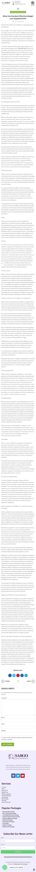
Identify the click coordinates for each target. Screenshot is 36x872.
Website (3, 730)
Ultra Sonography (6, 794)
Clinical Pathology (6, 795)
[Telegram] (26, 675)
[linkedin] (22, 675)
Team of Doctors (6, 802)
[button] (18, 8)
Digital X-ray (5, 792)
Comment (4, 698)
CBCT (3, 789)
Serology (4, 800)
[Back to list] (18, 681)
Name (3, 717)
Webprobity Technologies (21, 864)
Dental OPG (5, 790)
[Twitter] (14, 675)
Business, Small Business (18, 12)
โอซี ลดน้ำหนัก (22, 48)
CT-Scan (4, 787)
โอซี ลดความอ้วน (17, 670)
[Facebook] (10, 675)
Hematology (5, 797)
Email (3, 724)
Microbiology (5, 799)
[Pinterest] (18, 675)
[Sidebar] (2, 264)
